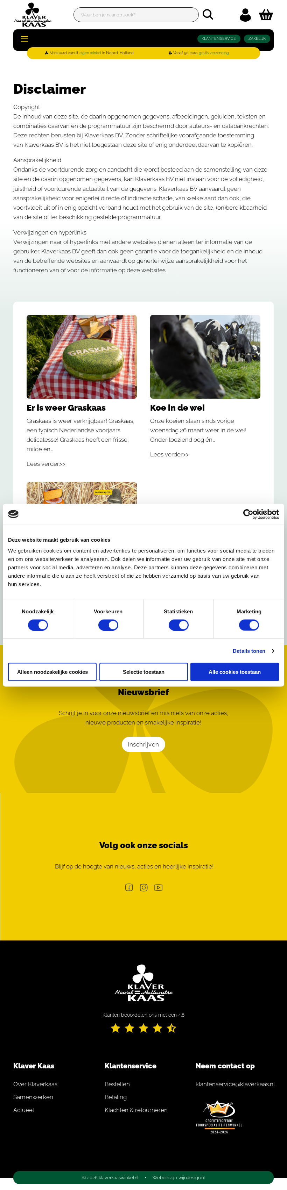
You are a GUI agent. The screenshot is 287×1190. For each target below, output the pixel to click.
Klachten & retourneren (136, 1109)
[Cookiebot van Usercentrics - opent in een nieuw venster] (248, 514)
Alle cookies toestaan (235, 672)
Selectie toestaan (143, 672)
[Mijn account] (245, 14)
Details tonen (249, 651)
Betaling (116, 1097)
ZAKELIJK (257, 38)
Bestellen (117, 1084)
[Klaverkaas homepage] (32, 14)
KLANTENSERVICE (219, 38)
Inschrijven (143, 744)
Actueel (23, 1109)
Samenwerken (33, 1097)
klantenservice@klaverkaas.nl (235, 1084)
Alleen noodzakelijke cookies (52, 672)
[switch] (108, 624)
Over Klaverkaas (35, 1084)
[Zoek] (208, 14)
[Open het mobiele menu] (24, 39)
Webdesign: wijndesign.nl (179, 1177)
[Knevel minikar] (266, 15)
